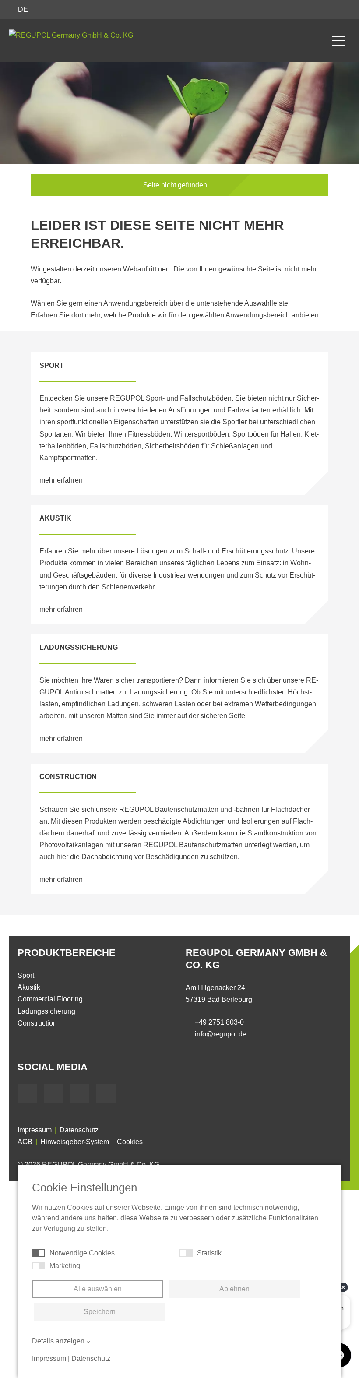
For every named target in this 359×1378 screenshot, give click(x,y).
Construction (37, 1023)
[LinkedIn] (79, 1093)
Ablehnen (234, 1289)
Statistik (209, 1253)
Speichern (100, 1311)
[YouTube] (53, 1093)
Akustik (29, 987)
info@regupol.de (220, 1034)
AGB (25, 1141)
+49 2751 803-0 (219, 1022)
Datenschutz (79, 1130)
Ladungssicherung (46, 1011)
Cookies (130, 1141)
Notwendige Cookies (82, 1253)
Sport (26, 975)
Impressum (35, 1130)
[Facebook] (27, 1093)
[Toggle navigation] (338, 41)
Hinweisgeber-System (74, 1141)
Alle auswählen (98, 1289)
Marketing (64, 1265)
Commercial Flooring (50, 999)
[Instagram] (106, 1093)
